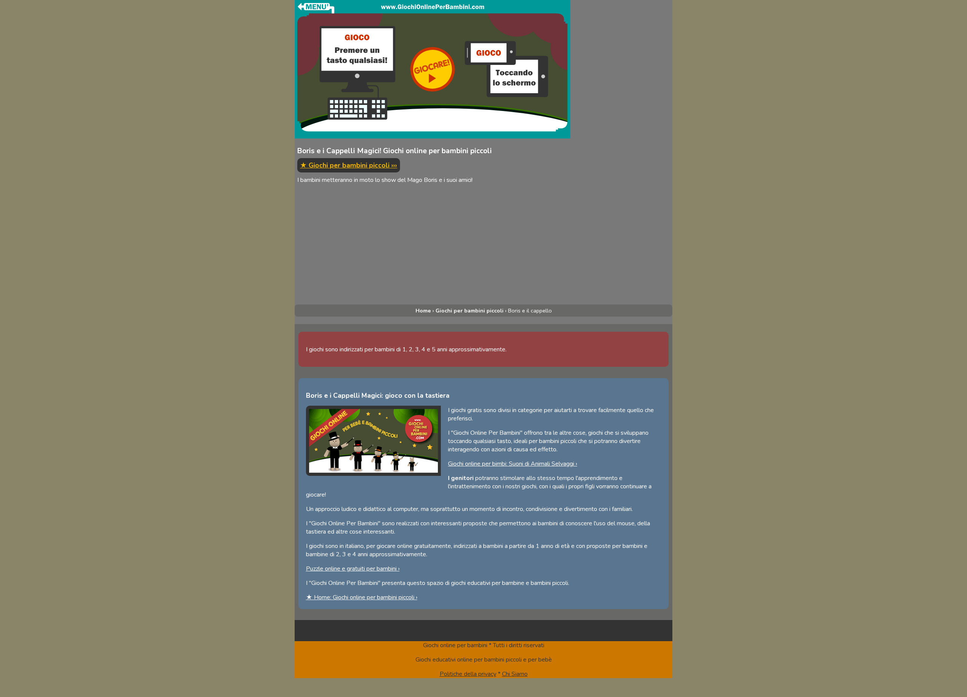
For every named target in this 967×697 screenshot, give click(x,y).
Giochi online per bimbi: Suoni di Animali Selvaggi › (512, 464)
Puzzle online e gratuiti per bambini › (353, 569)
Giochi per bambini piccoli (470, 310)
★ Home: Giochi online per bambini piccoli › (361, 597)
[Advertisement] (432, 248)
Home (423, 310)
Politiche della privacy (468, 674)
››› (348, 165)
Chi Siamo (515, 674)
